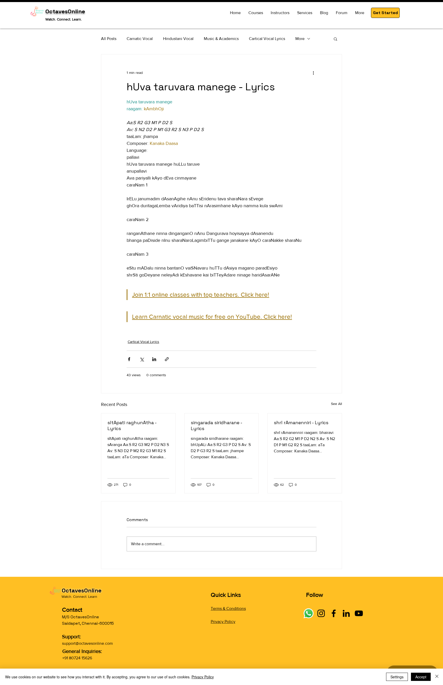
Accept (420, 676)
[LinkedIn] (346, 613)
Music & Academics (221, 38)
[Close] (437, 677)
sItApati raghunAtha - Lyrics (131, 425)
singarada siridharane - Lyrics (216, 425)
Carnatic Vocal (140, 38)
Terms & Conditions (228, 608)
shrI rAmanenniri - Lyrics (301, 422)
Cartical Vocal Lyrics (267, 38)
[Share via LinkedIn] (154, 359)
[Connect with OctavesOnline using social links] (309, 613)
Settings (397, 676)
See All (336, 404)
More (300, 38)
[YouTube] (359, 613)
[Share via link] (166, 359)
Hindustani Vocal (178, 38)
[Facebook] (334, 613)
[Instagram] (321, 613)
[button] (385, 13)
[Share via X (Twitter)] (141, 359)
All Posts (108, 38)
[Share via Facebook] (129, 359)
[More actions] (313, 73)
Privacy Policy (223, 621)
